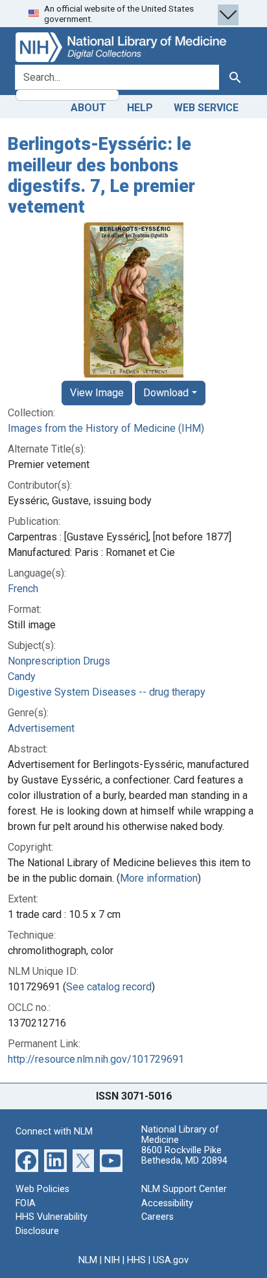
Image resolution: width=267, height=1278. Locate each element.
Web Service (206, 107)
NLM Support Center (184, 1189)
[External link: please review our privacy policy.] (27, 1160)
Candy (22, 676)
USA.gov (171, 1260)
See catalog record (109, 987)
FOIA (26, 1203)
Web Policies (42, 1189)
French (23, 588)
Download (166, 393)
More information (159, 878)
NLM (87, 1260)
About (88, 107)
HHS (136, 1260)
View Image (97, 393)
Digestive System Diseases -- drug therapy (106, 692)
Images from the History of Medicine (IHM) (106, 428)
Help (140, 107)
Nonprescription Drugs (59, 661)
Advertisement (41, 728)
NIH (112, 1260)
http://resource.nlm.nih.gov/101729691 (96, 1059)
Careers (157, 1216)
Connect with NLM (54, 1131)
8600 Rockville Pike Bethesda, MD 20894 (184, 1155)
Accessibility (167, 1203)
